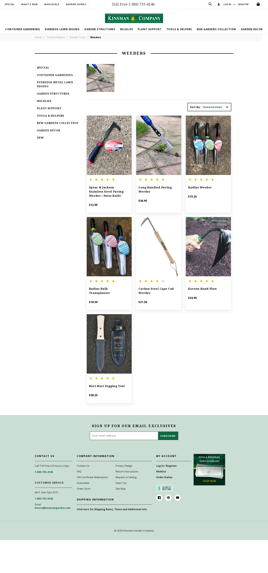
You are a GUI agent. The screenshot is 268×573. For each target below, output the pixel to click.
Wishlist (161, 471)
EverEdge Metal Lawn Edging (55, 84)
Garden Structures (53, 93)
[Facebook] (159, 498)
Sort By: (195, 107)
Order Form (83, 488)
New (40, 137)
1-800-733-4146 (44, 472)
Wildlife (44, 101)
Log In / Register (166, 465)
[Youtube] (177, 498)
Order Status (164, 477)
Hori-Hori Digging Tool (107, 386)
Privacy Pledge (124, 465)
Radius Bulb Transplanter (99, 291)
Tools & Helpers (50, 115)
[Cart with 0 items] (258, 4)
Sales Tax (121, 483)
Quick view (109, 141)
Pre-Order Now (159, 251)
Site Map (121, 488)
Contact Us (83, 465)
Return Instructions (127, 471)
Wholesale (51, 4)
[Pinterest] (168, 498)
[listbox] (216, 107)
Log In (227, 4)
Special (10, 4)
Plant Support (49, 108)
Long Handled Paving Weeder (155, 189)
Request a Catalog (126, 477)
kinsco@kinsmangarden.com (53, 508)
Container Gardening (55, 75)
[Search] (210, 4)
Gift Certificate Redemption (92, 477)
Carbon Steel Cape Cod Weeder (156, 291)
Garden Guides (76, 4)
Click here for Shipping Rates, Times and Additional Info (112, 509)
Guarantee (83, 483)
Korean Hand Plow (202, 288)
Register (243, 4)
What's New (29, 4)
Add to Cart (109, 149)
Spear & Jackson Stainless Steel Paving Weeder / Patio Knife (106, 191)
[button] (209, 469)
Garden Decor (48, 130)
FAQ (79, 471)
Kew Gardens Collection (57, 123)
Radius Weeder (200, 187)
